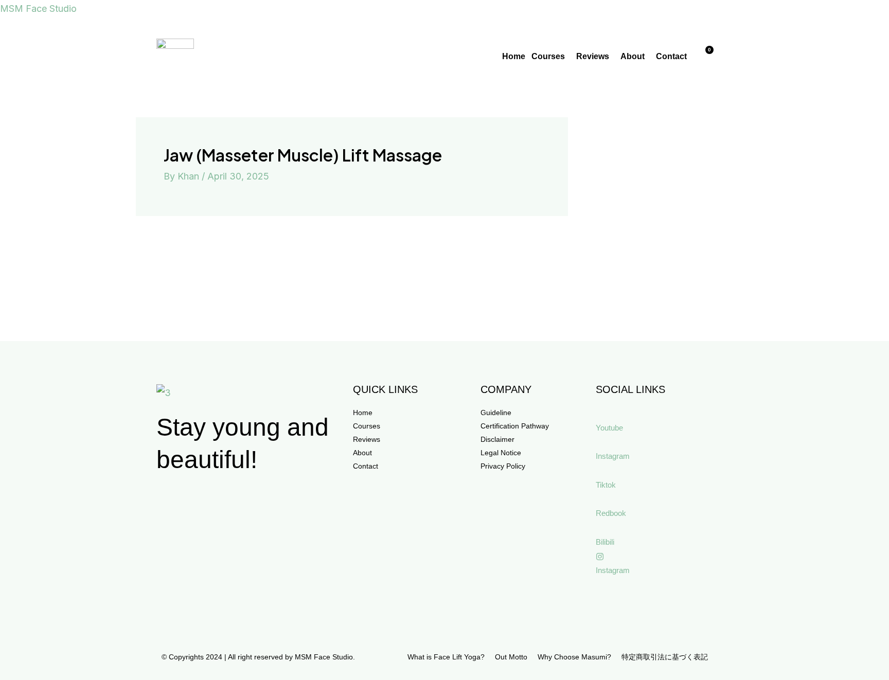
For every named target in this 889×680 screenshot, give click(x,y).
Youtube (609, 427)
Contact (671, 56)
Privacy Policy (503, 466)
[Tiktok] (600, 471)
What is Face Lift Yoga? (446, 656)
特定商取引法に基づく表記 (664, 656)
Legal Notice (501, 453)
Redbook (611, 513)
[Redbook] (600, 499)
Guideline (496, 412)
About (632, 56)
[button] (550, 56)
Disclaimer (497, 439)
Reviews (592, 56)
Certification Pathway (515, 426)
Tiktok (606, 484)
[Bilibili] (600, 528)
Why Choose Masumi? (574, 656)
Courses (548, 56)
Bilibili (605, 542)
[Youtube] (600, 413)
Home (513, 56)
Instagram (613, 456)
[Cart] (705, 55)
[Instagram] (600, 442)
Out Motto (511, 656)
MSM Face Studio (38, 8)
